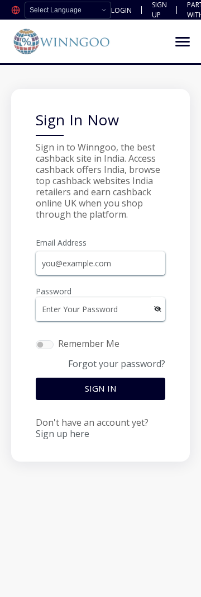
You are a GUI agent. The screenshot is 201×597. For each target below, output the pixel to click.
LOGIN (121, 10)
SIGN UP (159, 10)
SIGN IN (100, 388)
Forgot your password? (116, 363)
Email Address (61, 242)
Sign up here (62, 433)
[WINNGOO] (61, 41)
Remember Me (88, 343)
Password (53, 291)
